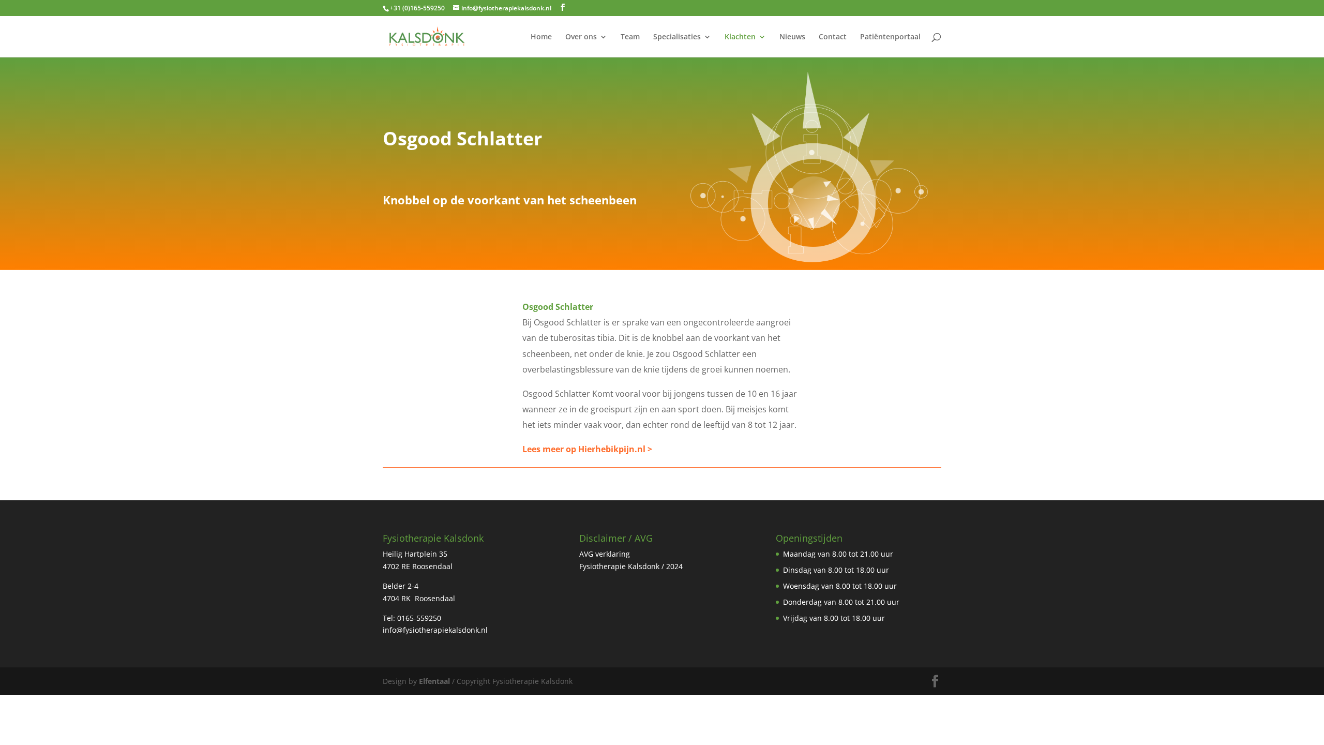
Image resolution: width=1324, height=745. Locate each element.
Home (541, 37)
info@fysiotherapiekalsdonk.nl (435, 630)
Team (630, 37)
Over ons (581, 37)
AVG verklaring (604, 554)
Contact (833, 37)
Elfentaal (434, 681)
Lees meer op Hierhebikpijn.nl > (587, 449)
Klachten (740, 37)
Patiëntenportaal (890, 37)
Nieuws (792, 37)
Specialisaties (677, 37)
